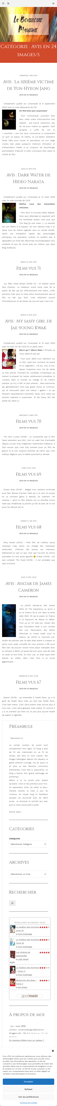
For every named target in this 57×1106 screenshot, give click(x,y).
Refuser (29, 1089)
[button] (52, 1050)
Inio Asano (22, 987)
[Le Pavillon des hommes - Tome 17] (12, 970)
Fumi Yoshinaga (25, 934)
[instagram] (3, 3)
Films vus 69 (28, 474)
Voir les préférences (28, 1097)
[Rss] (8, 3)
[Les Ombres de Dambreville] (12, 954)
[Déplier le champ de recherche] (12, 903)
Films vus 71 (28, 268)
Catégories (14, 838)
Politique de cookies (28, 1103)
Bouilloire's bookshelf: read (30, 922)
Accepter (28, 1081)
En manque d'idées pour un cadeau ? (26, 1040)
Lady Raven (23, 959)
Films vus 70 (28, 421)
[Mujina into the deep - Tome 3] (12, 982)
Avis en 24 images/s (28, 95)
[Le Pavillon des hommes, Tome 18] (12, 941)
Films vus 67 (28, 682)
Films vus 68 (28, 527)
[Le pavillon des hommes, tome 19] (12, 929)
